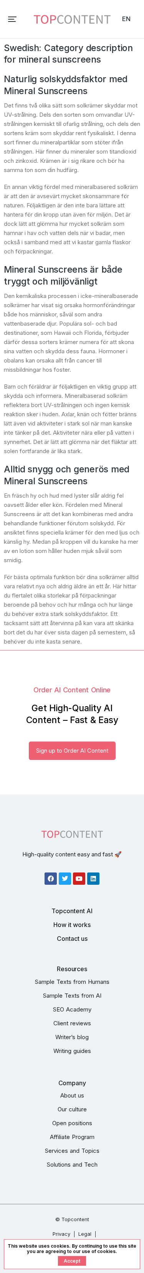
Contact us (72, 938)
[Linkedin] (93, 878)
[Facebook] (51, 878)
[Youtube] (79, 878)
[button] (12, 19)
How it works (72, 925)
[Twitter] (65, 878)
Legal (84, 1234)
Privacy (61, 1234)
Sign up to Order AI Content (72, 750)
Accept (72, 1261)
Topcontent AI (72, 911)
